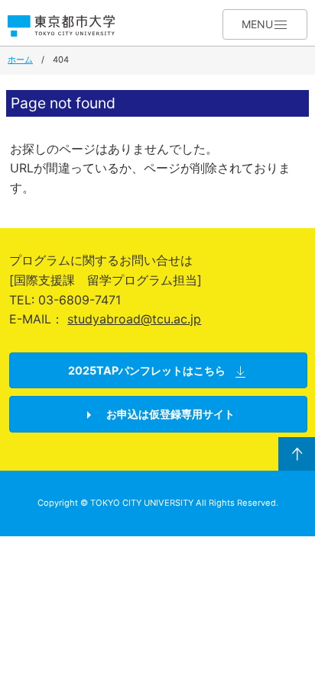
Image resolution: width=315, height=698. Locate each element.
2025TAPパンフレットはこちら (147, 370)
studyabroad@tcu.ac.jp (134, 318)
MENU (257, 24)
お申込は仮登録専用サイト (169, 413)
